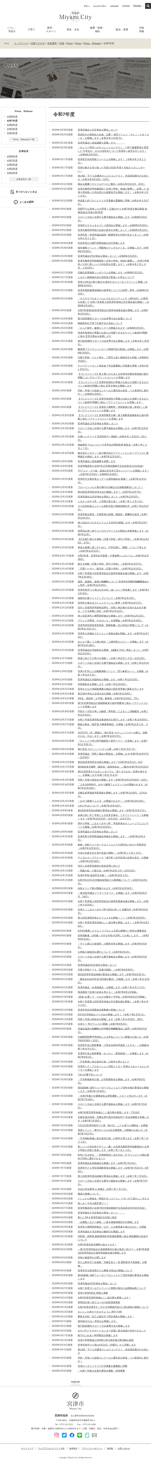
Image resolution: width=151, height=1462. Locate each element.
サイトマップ (27, 1448)
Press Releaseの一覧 (23, 139)
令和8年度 (12, 116)
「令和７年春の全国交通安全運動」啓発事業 (101, 1371)
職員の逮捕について (89, 1194)
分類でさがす (38, 43)
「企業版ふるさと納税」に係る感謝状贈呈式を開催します (108, 1222)
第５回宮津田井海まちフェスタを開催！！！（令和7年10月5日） (112, 918)
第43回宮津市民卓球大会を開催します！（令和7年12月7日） (110, 492)
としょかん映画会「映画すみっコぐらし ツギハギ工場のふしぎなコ (113, 1198)
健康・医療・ (97, 29)
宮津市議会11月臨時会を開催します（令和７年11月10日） (108, 679)
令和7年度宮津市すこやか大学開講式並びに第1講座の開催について (113, 1307)
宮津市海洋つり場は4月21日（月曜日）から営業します (107, 1345)
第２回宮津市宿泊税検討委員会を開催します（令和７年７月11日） (113, 1176)
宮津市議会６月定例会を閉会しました (101, 1212)
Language (114, 6)
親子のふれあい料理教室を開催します (98, 1335)
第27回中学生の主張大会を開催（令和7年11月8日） (105, 693)
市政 (141, 29)
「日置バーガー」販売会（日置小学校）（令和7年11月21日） (110, 568)
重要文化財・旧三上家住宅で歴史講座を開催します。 (106, 1316)
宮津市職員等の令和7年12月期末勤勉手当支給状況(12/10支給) (110, 466)
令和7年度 (12, 160)
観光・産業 (122, 29)
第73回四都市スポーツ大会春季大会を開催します (104, 1326)
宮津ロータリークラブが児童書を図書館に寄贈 (102, 1366)
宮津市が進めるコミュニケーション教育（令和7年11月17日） (110, 603)
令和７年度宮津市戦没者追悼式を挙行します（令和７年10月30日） (113, 719)
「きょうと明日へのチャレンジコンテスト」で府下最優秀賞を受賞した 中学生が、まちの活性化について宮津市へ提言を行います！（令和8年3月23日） (113, 151)
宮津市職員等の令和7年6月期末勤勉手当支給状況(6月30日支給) (112, 1208)
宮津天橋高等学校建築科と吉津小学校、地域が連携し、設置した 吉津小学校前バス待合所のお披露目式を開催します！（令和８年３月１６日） (113, 192)
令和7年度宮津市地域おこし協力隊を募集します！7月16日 (109, 1112)
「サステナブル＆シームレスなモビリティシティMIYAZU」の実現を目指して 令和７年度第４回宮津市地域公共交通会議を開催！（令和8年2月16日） (113, 302)
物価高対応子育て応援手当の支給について (100, 323)
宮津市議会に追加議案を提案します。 (101, 143)
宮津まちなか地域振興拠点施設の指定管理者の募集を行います (111, 689)
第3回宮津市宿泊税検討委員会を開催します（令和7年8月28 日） (112, 974)
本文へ (87, 6)
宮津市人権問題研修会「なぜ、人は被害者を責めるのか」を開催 (112, 1227)
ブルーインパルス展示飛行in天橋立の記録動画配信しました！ (110, 487)
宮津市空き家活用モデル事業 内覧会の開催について (105, 1270)
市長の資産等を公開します (92, 1257)
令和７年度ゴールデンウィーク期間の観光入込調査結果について (112, 1288)
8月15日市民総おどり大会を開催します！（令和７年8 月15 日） (112, 1014)
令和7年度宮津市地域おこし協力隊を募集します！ (104, 1297)
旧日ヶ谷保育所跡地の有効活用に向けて (99, 866)
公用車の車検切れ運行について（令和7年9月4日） (104, 952)
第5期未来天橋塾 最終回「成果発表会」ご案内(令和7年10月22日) (113, 767)
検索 (148, 6)
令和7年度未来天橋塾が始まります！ (97, 1244)
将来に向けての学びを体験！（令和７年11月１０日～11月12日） (112, 658)
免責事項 (73, 1448)
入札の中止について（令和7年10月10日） (100, 806)
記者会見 (23, 151)
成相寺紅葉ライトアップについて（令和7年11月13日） (107, 598)
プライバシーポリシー (92, 1448)
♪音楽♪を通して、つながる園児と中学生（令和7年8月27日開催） (112, 997)
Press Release (92, 43)
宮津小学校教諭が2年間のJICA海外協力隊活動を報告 (106, 1340)
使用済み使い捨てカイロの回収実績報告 (99, 1302)
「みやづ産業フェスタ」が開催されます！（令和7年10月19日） (112, 801)
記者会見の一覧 (24, 179)
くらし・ (12, 29)
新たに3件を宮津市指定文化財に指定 (97, 1217)
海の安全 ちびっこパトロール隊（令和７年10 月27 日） (107, 749)
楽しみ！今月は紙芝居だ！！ (93, 1203)
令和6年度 (12, 125)
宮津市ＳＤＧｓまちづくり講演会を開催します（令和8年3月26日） (113, 225)
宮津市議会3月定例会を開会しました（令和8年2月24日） (108, 256)
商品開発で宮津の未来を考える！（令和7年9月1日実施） (108, 992)
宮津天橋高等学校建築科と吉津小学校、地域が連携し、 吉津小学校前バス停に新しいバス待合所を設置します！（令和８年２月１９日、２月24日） (113, 264)
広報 (61, 43)
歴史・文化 (73, 29)
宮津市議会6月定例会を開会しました (97, 1283)
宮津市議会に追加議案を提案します (96, 461)
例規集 (110, 1448)
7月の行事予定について (90, 1074)
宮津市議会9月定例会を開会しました (97, 965)
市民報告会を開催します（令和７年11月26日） (103, 684)
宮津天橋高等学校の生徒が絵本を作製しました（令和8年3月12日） (113, 230)
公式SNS (126, 6)
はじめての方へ (100, 6)
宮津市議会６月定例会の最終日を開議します (101, 1231)
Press (70, 43)
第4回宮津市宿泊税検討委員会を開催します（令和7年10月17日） (112, 810)
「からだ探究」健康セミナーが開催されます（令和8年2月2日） (111, 328)
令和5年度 (12, 129)
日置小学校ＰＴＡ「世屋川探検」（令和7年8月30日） (106, 969)
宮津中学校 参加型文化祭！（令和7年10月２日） (103, 875)
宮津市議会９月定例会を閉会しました (98, 831)
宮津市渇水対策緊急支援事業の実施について (101, 1010)
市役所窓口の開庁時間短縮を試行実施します (101, 243)
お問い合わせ (124, 1448)
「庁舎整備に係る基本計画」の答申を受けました (104, 1061)
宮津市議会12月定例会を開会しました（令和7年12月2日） (109, 496)
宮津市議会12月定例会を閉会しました (98, 423)
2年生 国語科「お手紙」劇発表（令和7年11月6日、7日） (109, 698)
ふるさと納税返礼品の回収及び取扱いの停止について (106, 277)
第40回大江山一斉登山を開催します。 (98, 1321)
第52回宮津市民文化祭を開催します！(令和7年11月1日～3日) (110, 762)
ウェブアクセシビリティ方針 (51, 1448)
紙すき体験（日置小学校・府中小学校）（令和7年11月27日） (110, 564)
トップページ (21, 43)
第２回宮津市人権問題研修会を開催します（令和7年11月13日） (111, 616)
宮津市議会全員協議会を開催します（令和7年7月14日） (107, 1163)
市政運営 (52, 43)
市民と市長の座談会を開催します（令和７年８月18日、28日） (111, 1019)
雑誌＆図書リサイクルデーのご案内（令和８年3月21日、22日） (112, 184)
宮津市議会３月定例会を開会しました (98, 130)
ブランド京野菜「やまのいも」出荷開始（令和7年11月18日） (110, 620)
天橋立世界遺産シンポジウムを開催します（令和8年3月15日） (111, 272)
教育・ (51, 29)
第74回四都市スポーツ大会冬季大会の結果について (105, 318)
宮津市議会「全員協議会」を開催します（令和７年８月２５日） (112, 987)
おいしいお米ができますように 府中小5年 (100, 1312)
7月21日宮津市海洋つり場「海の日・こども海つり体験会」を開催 (113, 1125)
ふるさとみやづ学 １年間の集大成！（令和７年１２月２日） (111, 501)
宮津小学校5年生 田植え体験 (93, 1293)
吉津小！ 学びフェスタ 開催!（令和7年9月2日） (103, 1024)
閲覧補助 (137, 6)
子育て (31, 29)
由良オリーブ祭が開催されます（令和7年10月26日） (106, 888)
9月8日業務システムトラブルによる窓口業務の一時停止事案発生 (112, 931)
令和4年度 (12, 133)
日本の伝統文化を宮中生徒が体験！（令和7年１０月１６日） (110, 853)
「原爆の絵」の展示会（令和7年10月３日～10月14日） (107, 870)
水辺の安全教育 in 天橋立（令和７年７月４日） (103, 1189)
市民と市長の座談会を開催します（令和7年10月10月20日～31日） (113, 780)
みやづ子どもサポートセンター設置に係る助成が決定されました (112, 1330)
